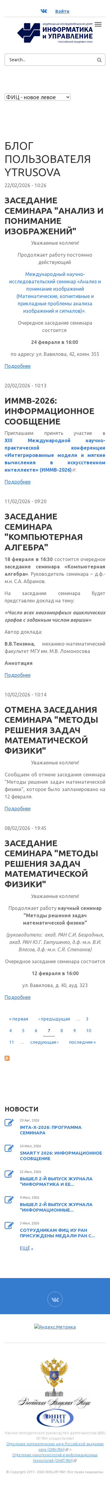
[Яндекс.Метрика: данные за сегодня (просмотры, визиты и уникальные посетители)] (55, 1327)
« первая (18, 1018)
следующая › (44, 1042)
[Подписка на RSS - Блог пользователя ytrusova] (55, 1058)
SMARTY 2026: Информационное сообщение (61, 1155)
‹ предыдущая (54, 1018)
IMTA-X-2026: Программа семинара (51, 1130)
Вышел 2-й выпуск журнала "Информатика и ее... (56, 1181)
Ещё (25, 1248)
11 (11, 1042)
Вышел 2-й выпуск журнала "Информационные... (56, 1207)
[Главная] (55, 32)
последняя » (82, 1042)
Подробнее (18, 366)
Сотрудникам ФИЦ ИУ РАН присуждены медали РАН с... (57, 1233)
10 (88, 1030)
